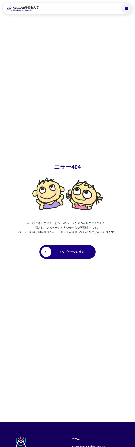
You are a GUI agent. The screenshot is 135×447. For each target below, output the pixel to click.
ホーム (76, 438)
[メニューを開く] (126, 8)
